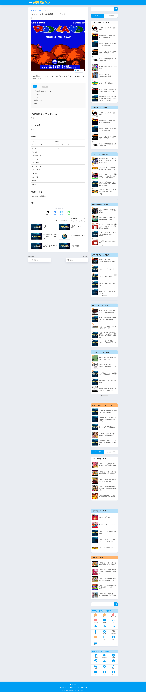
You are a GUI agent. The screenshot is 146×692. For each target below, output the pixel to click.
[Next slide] (115, 174)
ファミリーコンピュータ (78, 221)
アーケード (97, 15)
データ (36, 97)
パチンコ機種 (111, 15)
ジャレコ (68, 221)
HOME (73, 684)
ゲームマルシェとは (64, 687)
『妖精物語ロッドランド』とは (42, 91)
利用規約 (72, 687)
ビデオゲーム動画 (111, 452)
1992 (62, 221)
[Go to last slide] (93, 174)
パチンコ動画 (97, 452)
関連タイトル (38, 100)
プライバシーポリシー (81, 687)
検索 (116, 9)
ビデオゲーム (81, 218)
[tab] (101, 194)
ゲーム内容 (37, 94)
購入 (35, 103)
